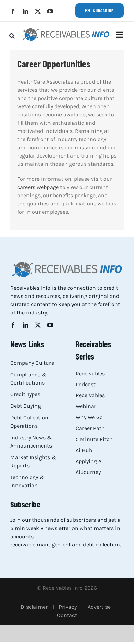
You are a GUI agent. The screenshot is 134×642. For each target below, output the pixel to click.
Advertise (99, 607)
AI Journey (88, 472)
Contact (67, 615)
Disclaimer (34, 607)
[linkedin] (25, 11)
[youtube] (50, 11)
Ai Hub (84, 450)
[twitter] (38, 11)
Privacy (68, 607)
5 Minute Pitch (94, 439)
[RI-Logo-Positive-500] (66, 30)
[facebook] (13, 11)
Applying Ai (89, 461)
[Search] (12, 36)
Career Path (90, 428)
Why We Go (89, 417)
